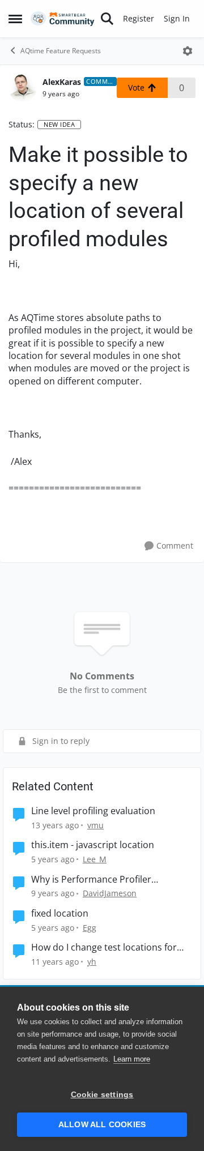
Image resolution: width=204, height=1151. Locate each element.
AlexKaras (61, 81)
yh (91, 961)
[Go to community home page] (63, 19)
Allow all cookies (102, 1124)
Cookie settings (102, 1094)
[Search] (107, 18)
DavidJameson (110, 893)
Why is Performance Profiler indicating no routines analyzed (98, 879)
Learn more (131, 1059)
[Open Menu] (188, 51)
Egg (89, 927)
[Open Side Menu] (15, 18)
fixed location (59, 913)
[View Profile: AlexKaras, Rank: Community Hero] (22, 88)
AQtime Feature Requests (60, 50)
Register (138, 18)
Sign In (177, 18)
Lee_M (95, 859)
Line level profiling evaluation (93, 811)
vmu (95, 825)
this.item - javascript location (92, 845)
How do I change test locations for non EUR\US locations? (104, 947)
